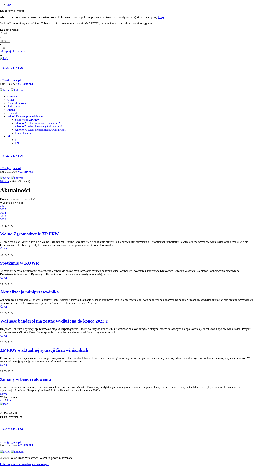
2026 (3, 206)
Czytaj (4, 248)
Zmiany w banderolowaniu (25, 379)
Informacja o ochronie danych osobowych (24, 464)
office (10, 80)
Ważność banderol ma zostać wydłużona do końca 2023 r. (54, 321)
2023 (3, 216)
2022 (3, 219)
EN (9, 4)
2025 (3, 209)
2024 (3, 212)
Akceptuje (6, 51)
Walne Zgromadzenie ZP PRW (29, 234)
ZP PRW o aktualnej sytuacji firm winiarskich (44, 350)
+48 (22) (11, 67)
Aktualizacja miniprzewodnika (29, 292)
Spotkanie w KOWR (19, 263)
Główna (4, 181)
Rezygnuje (19, 51)
